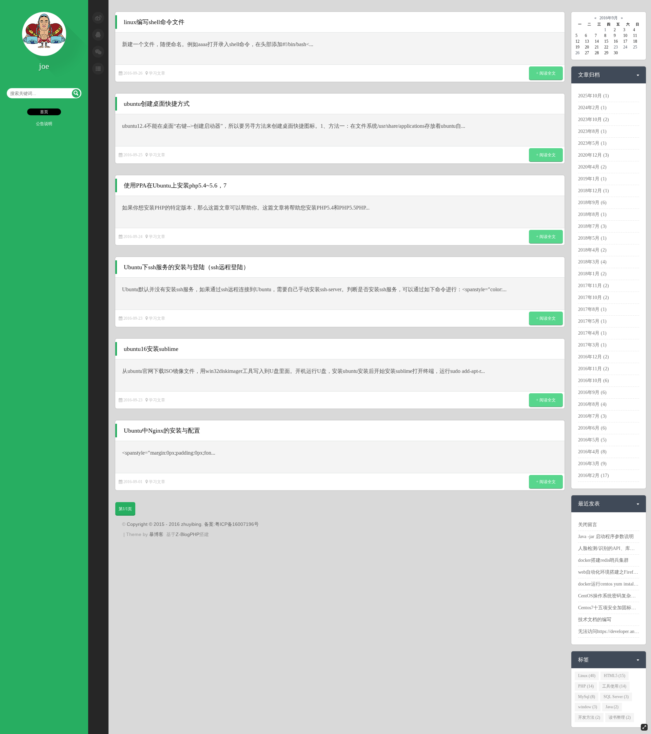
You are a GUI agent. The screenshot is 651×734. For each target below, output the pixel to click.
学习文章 (157, 73)
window (587, 707)
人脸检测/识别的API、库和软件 (611, 548)
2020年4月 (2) (592, 167)
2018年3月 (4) (592, 261)
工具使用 (614, 686)
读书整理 (620, 717)
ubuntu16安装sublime (151, 348)
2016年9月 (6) (592, 392)
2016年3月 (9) (592, 463)
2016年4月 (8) (592, 451)
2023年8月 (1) (592, 131)
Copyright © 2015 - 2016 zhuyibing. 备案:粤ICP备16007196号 (193, 524)
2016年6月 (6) (592, 428)
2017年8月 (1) (592, 309)
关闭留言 (587, 524)
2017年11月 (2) (593, 285)
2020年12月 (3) (593, 155)
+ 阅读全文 (546, 73)
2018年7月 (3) (592, 226)
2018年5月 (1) (592, 238)
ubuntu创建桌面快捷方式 (157, 103)
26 (577, 53)
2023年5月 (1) (592, 143)
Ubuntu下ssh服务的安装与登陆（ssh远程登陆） (186, 267)
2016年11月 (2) (593, 368)
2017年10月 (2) (593, 297)
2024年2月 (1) (592, 107)
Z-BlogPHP (187, 534)
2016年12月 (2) (593, 356)
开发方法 (589, 717)
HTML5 (614, 675)
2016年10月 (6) (593, 380)
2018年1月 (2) (592, 273)
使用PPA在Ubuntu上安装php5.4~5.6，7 (175, 185)
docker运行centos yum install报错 (611, 584)
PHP (586, 686)
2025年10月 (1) (593, 95)
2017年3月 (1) (592, 345)
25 (635, 47)
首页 (44, 112)
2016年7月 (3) (592, 416)
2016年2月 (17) (593, 475)
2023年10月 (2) (593, 119)
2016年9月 (608, 18)
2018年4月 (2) (592, 250)
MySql (586, 696)
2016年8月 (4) (592, 404)
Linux (586, 675)
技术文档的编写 (594, 619)
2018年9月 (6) (592, 202)
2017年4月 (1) (592, 333)
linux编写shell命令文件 (154, 22)
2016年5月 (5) (592, 439)
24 (625, 47)
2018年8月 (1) (592, 214)
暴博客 (156, 534)
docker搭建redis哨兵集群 (603, 560)
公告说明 (44, 123)
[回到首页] (44, 54)
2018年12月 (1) (593, 190)
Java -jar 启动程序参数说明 (606, 536)
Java (612, 707)
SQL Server (616, 696)
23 (616, 47)
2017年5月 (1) (592, 321)
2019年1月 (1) (592, 178)
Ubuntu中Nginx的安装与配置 (162, 430)
